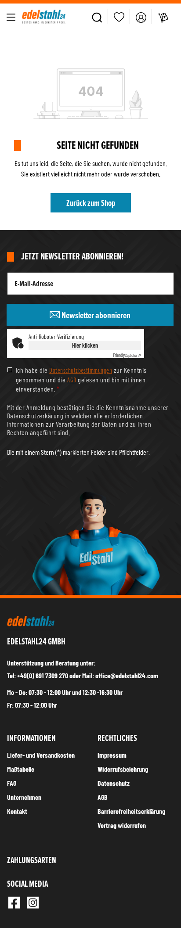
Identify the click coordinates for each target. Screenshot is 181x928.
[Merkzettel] (119, 17)
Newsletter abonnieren (95, 315)
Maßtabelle (20, 769)
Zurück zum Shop (90, 202)
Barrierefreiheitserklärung (131, 811)
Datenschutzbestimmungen (80, 370)
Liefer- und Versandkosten (41, 755)
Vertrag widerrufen (122, 825)
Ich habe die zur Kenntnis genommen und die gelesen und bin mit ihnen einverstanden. (81, 379)
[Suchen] (97, 16)
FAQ (11, 783)
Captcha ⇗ (127, 355)
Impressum (112, 755)
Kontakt (17, 811)
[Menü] (11, 16)
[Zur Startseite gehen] (43, 17)
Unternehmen (24, 797)
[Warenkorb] (163, 16)
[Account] (141, 16)
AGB (71, 380)
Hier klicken (85, 345)
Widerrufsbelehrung (123, 769)
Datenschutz (114, 783)
